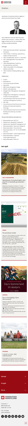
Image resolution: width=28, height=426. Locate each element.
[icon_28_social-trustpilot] (16, 416)
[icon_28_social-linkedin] (9, 416)
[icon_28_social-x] (19, 416)
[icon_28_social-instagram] (6, 416)
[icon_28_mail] (12, 416)
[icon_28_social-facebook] (2, 416)
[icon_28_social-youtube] (22, 416)
